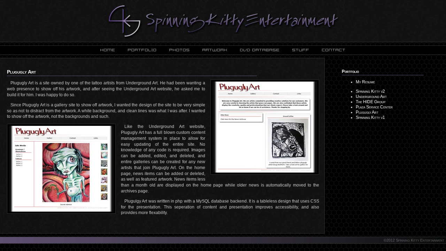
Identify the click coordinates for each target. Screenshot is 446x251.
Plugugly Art (367, 112)
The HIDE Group (370, 101)
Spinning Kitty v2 (370, 91)
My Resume (365, 81)
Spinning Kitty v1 (370, 117)
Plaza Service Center (374, 107)
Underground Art (371, 96)
